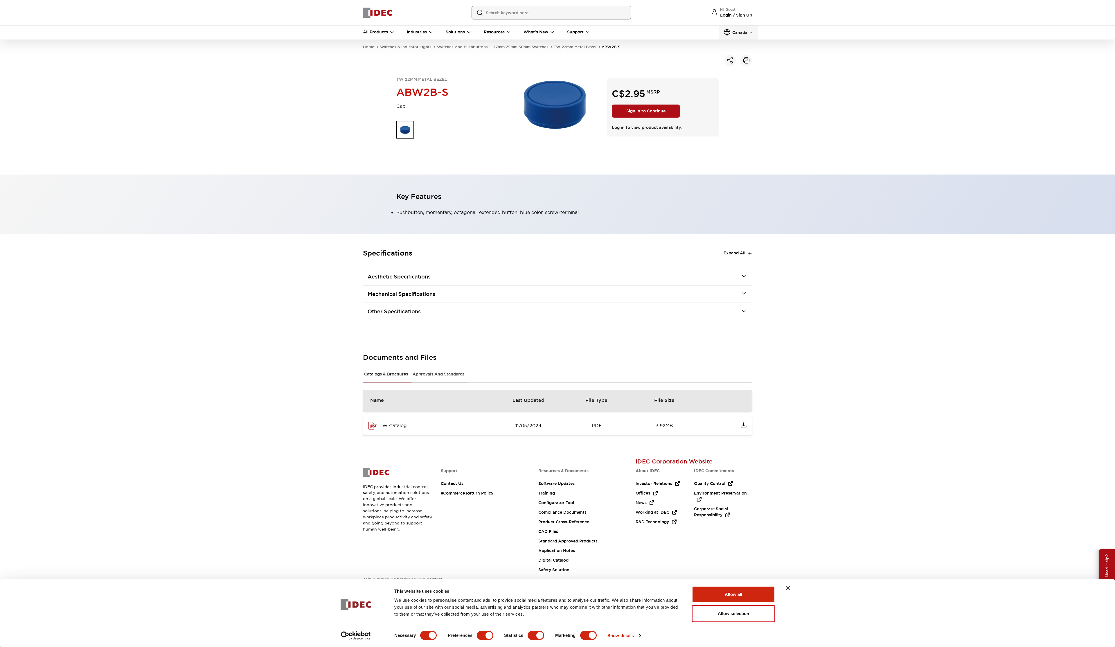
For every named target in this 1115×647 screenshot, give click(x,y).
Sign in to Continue (646, 111)
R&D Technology (652, 521)
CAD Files (548, 531)
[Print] (746, 60)
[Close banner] (788, 588)
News (641, 502)
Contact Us (452, 483)
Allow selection (733, 613)
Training (546, 493)
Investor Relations (654, 483)
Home (368, 47)
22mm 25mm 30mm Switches (520, 46)
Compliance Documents (562, 512)
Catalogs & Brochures (386, 374)
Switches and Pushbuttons (462, 46)
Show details (620, 635)
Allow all (733, 594)
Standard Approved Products (568, 541)
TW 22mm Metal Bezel (575, 46)
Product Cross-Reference (563, 521)
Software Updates (556, 483)
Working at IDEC (652, 512)
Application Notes (556, 550)
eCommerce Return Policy (467, 493)
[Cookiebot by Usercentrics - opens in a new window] (355, 635)
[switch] (485, 635)
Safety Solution (553, 569)
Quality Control (709, 483)
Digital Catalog (553, 560)
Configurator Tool (556, 502)
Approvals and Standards (439, 374)
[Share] (730, 60)
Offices (643, 493)
